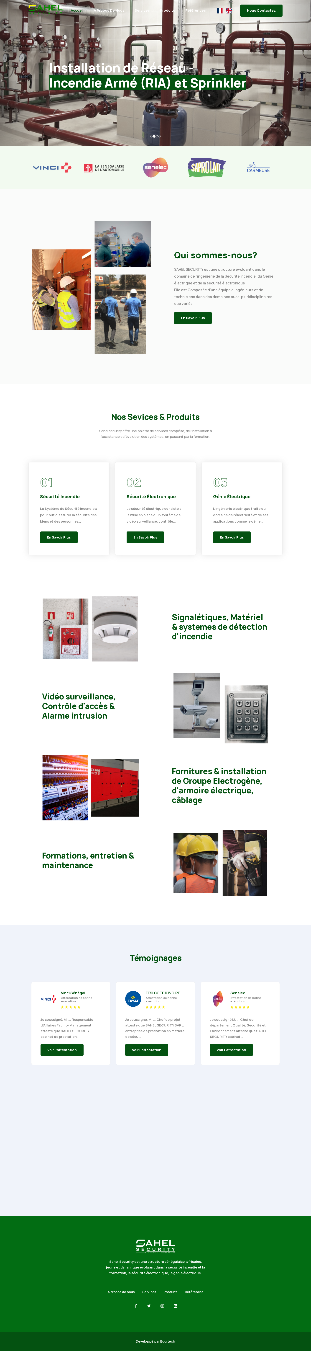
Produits (167, 10)
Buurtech (167, 1341)
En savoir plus (193, 317)
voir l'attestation (62, 1049)
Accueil (77, 10)
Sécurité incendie (60, 496)
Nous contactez (261, 10)
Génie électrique (231, 496)
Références (195, 10)
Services (142, 10)
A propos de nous (109, 10)
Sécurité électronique (151, 496)
